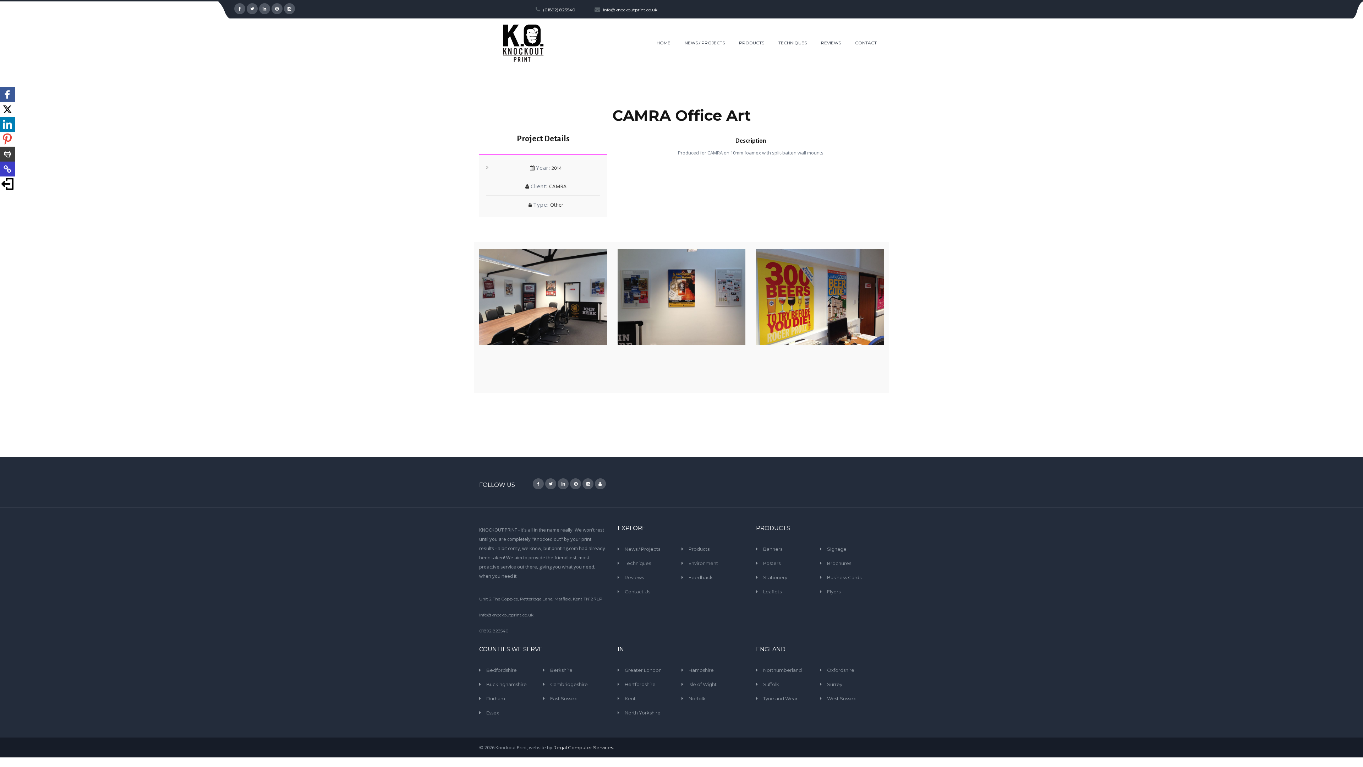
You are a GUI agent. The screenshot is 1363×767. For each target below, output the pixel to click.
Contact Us (637, 591)
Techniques (638, 563)
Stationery (775, 577)
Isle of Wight (703, 684)
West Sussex (841, 698)
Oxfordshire (840, 670)
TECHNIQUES (792, 42)
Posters (772, 563)
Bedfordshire (501, 670)
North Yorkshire (643, 713)
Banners (772, 549)
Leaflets (772, 591)
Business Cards (844, 577)
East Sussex (563, 698)
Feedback (701, 577)
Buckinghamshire (506, 684)
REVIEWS (831, 42)
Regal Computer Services (583, 747)
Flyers (834, 591)
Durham (495, 698)
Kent (630, 698)
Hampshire (701, 670)
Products (699, 549)
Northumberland (782, 670)
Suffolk (771, 684)
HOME (663, 42)
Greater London (643, 670)
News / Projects (642, 549)
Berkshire (561, 670)
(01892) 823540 (559, 9)
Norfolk (697, 698)
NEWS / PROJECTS (705, 42)
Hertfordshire (640, 684)
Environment (703, 563)
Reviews (634, 577)
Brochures (839, 563)
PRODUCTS (751, 42)
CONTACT (866, 42)
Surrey (834, 684)
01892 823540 (494, 630)
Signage (837, 549)
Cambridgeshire (569, 684)
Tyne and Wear (780, 698)
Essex (492, 713)
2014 (557, 168)
